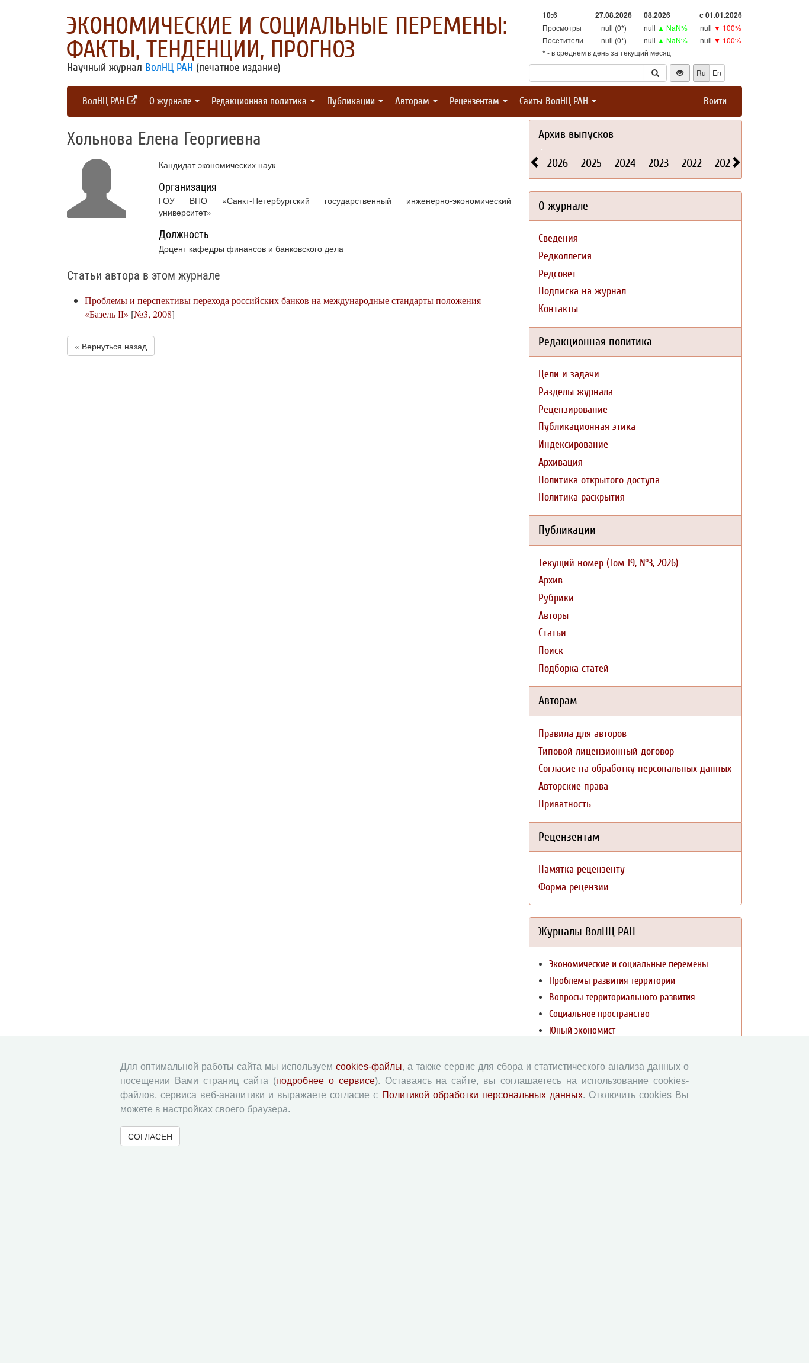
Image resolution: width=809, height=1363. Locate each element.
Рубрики (556, 598)
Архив (550, 580)
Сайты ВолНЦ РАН (554, 101)
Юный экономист (582, 1030)
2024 (625, 163)
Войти (715, 101)
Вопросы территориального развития (622, 997)
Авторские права (573, 786)
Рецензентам (476, 101)
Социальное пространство (599, 1013)
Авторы (553, 616)
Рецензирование (573, 409)
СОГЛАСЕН (150, 1136)
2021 (724, 163)
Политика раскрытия (581, 497)
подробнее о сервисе (325, 1081)
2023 (659, 163)
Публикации (352, 101)
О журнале (171, 101)
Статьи (552, 633)
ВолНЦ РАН (169, 67)
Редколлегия (565, 256)
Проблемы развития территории (612, 980)
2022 (692, 163)
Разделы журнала (575, 392)
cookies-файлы (369, 1066)
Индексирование (573, 444)
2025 (591, 163)
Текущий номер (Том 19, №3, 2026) (608, 563)
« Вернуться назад (111, 346)
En (716, 73)
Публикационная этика (586, 427)
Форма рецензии (573, 887)
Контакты (558, 309)
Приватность (564, 804)
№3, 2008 (153, 313)
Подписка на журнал (582, 291)
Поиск (550, 650)
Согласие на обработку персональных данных (634, 768)
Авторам (413, 101)
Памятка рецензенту (581, 869)
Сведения (558, 238)
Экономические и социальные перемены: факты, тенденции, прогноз (286, 38)
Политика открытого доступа (599, 480)
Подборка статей (573, 668)
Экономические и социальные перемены (628, 964)
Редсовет (557, 274)
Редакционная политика (260, 101)
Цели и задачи (568, 374)
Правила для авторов (582, 733)
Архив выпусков (576, 134)
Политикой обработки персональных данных (482, 1095)
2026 (557, 163)
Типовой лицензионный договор (606, 751)
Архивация (560, 462)
